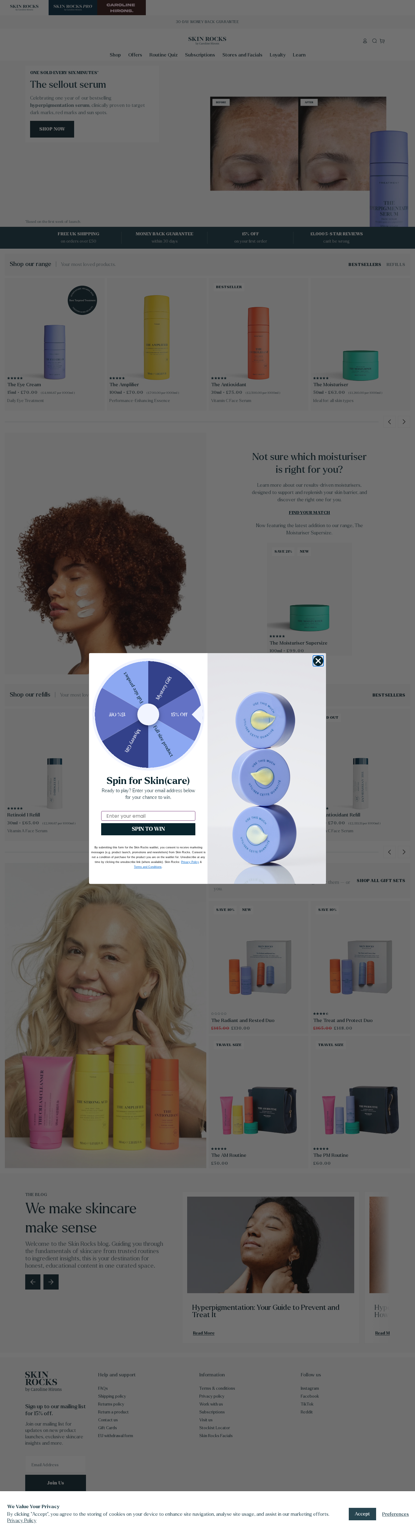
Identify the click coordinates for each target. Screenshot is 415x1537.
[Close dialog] (318, 661)
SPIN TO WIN (148, 829)
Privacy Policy (21, 1520)
